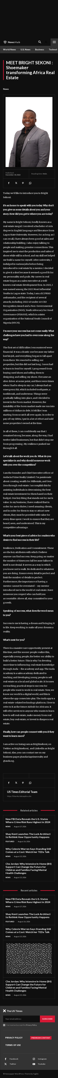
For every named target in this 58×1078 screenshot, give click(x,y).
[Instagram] (33, 1059)
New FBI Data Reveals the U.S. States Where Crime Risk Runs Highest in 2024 (28, 820)
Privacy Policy (31, 1025)
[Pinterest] (23, 183)
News (6, 89)
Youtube (41, 1064)
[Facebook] (9, 183)
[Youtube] (33, 1064)
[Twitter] (16, 183)
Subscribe (47, 1019)
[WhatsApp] (30, 183)
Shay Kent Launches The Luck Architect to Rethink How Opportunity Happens (28, 835)
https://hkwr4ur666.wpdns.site (19, 796)
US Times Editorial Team (22, 792)
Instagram (42, 1059)
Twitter (13, 1064)
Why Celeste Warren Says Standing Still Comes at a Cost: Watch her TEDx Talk (28, 850)
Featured (10, 841)
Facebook (14, 1059)
